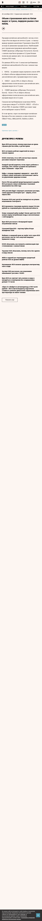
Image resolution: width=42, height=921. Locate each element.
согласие (22, 914)
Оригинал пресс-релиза (10, 130)
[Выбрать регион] (27, 2)
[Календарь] (20, 2)
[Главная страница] (2, 2)
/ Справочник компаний (21, 14)
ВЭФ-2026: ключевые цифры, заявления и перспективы (20, 9)
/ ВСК (31, 14)
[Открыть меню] (39, 2)
